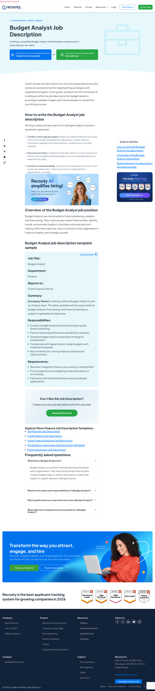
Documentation (87, 662)
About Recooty (12, 623)
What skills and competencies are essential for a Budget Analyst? (56, 511)
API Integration (86, 667)
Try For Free (145, 7)
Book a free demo (53, 568)
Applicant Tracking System (54, 623)
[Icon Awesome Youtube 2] (134, 622)
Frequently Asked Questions (55, 649)
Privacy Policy (135, 686)
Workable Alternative (14, 662)
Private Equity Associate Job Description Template (56, 445)
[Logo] (123, 622)
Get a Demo (127, 7)
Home (67, 7)
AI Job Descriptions (89, 628)
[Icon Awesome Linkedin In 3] (128, 622)
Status (103, 686)
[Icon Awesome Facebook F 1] (117, 622)
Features (78, 7)
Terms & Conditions (117, 686)
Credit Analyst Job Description (44, 435)
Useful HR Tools (87, 633)
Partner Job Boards (50, 639)
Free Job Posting (50, 633)
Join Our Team (11, 628)
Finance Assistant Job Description (46, 449)
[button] (101, 7)
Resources (100, 7)
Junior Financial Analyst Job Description (50, 440)
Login (113, 7)
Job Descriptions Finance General (27, 20)
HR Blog (83, 623)
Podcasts (84, 639)
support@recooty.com (126, 674)
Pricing (88, 7)
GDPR (82, 672)
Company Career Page (52, 628)
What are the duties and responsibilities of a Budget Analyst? (59, 490)
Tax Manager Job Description (43, 431)
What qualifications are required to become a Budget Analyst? (60, 500)
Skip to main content (9, 1)
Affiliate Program (12, 633)
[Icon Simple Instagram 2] (139, 622)
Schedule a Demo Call (128, 681)
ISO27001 (84, 678)
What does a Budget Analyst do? (44, 461)
